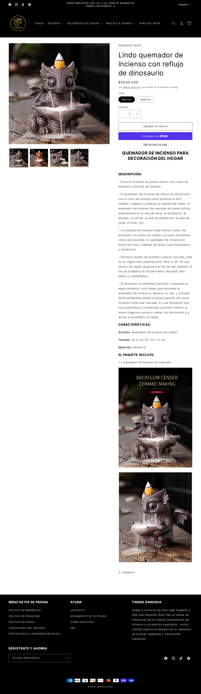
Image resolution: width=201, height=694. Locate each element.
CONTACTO (77, 610)
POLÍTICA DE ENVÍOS (22, 622)
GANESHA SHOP (105, 687)
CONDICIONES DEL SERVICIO (27, 628)
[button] (55, 23)
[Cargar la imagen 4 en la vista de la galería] (79, 158)
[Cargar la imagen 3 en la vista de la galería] (59, 158)
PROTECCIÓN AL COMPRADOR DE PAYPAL (35, 633)
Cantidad (123, 107)
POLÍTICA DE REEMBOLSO (25, 610)
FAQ (72, 628)
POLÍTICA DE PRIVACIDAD (24, 616)
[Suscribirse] (67, 658)
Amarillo (145, 99)
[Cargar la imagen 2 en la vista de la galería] (39, 158)
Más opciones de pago (155, 144)
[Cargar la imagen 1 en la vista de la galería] (19, 158)
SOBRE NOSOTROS (82, 622)
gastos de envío (132, 87)
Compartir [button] (128, 572)
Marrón (126, 99)
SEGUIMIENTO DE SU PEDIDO (88, 616)
